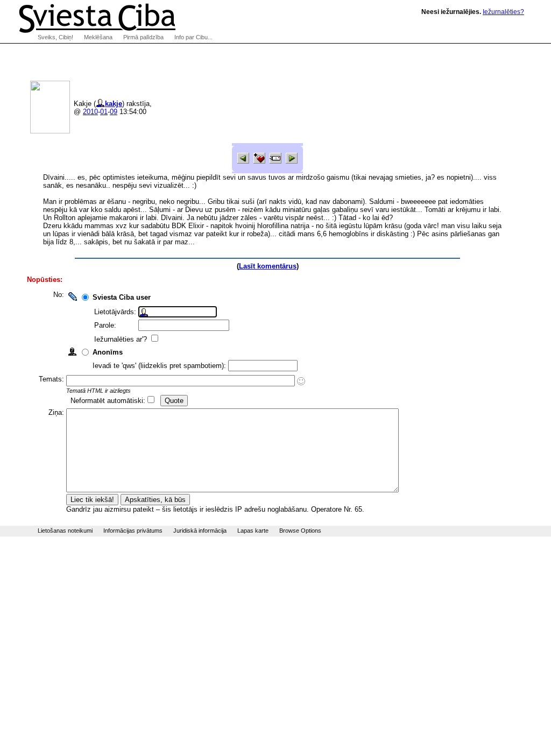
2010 (90, 112)
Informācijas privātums (133, 530)
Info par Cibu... (193, 37)
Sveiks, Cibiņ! (55, 37)
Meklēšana (98, 37)
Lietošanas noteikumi (65, 530)
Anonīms (108, 352)
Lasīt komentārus (267, 266)
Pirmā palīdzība (143, 37)
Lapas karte (253, 530)
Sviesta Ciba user (122, 297)
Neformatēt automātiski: (107, 401)
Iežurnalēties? (503, 12)
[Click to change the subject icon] (301, 381)
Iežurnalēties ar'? (121, 339)
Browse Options (300, 530)
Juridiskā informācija (200, 530)
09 (113, 112)
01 (104, 112)
